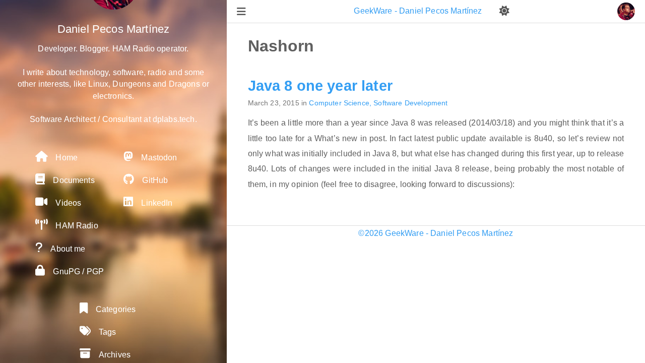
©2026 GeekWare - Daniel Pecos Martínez (435, 233)
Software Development (410, 103)
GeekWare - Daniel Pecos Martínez (419, 11)
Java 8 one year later (320, 86)
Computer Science (339, 103)
